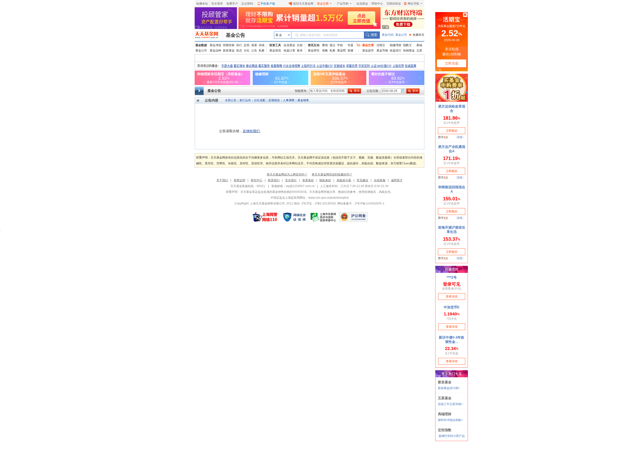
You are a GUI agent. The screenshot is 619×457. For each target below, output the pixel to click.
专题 (350, 45)
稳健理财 (395, 45)
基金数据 (201, 45)
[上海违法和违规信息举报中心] (323, 217)
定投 (247, 45)
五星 (419, 50)
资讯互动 (313, 45)
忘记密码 (247, 3)
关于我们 (222, 180)
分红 (247, 50)
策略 (325, 50)
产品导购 (342, 3)
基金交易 (323, 3)
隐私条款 (325, 180)
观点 (332, 45)
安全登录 (217, 3)
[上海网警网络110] (265, 217)
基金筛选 (275, 50)
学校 (340, 45)
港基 (254, 45)
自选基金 (362, 3)
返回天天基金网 (303, 3)
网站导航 (413, 3)
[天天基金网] (208, 35)
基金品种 (215, 50)
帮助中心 (377, 3)
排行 (239, 45)
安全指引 (291, 180)
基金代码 (387, 34)
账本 (300, 50)
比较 (300, 45)
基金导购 (382, 50)
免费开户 (232, 3)
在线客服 (379, 180)
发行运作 (245, 100)
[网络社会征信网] (294, 217)
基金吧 (341, 50)
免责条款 (308, 180)
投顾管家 (229, 45)
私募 (262, 50)
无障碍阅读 (393, 3)
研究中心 (256, 180)
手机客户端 (267, 3)
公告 (254, 50)
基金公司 (401, 34)
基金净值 (215, 45)
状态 (239, 50)
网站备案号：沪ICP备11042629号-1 (360, 203)
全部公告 (230, 100)
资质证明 (239, 180)
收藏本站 (202, 3)
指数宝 (407, 45)
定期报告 (274, 100)
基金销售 (303, 100)
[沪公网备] (353, 217)
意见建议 (362, 180)
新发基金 (229, 50)
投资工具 (275, 45)
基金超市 (368, 50)
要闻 (325, 45)
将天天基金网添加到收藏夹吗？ (332, 174)
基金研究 (313, 50)
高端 (419, 45)
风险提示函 (344, 180)
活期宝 (380, 45)
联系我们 (274, 180)
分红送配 (259, 100)
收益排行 (395, 50)
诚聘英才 (397, 180)
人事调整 (289, 100)
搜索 (372, 35)
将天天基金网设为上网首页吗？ (287, 174)
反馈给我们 (251, 131)
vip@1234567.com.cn (300, 186)
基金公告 (235, 35)
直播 (350, 50)
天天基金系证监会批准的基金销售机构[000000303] (273, 192)
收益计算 (289, 50)
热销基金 (409, 50)
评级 (262, 45)
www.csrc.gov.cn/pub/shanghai (328, 197)
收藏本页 (416, 34)
